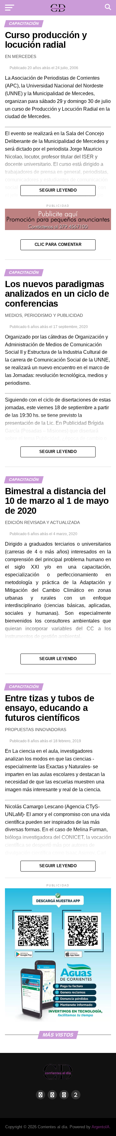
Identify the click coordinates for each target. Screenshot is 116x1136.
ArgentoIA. (101, 1127)
